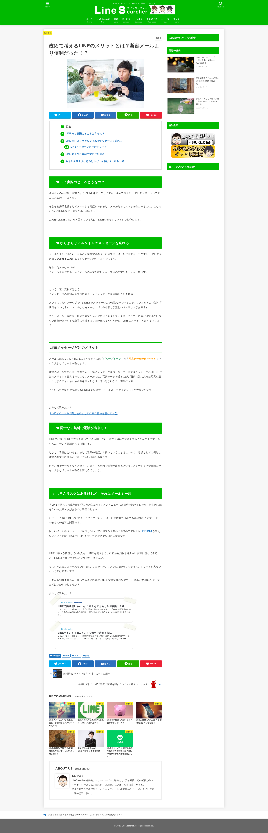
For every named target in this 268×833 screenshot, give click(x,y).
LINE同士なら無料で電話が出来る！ (84, 154)
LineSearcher (128, 826)
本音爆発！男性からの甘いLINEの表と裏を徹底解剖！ (207, 81)
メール (77, 656)
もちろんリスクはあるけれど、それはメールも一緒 (93, 161)
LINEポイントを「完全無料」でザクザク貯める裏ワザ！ (82, 413)
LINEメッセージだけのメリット (86, 146)
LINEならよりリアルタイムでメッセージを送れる (92, 141)
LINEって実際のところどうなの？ (83, 133)
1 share (77, 602)
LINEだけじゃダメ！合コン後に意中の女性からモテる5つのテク (207, 60)
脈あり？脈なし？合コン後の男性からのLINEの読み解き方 (207, 101)
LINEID (145, 531)
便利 (87, 656)
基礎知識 (47, 33)
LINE (67, 656)
